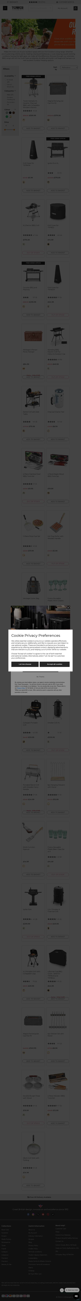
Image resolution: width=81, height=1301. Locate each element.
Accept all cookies (54, 664)
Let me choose (25, 664)
